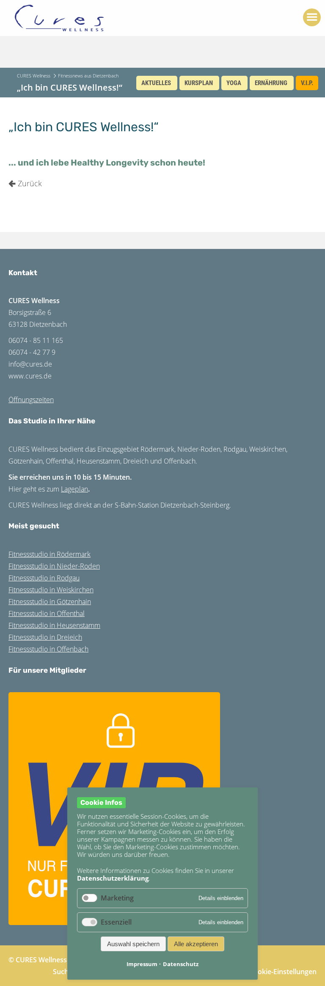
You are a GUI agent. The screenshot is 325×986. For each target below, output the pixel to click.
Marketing (117, 898)
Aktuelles (156, 83)
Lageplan (74, 489)
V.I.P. (307, 83)
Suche (62, 971)
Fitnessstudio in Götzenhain (49, 601)
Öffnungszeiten (31, 399)
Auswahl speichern (133, 943)
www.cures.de (30, 376)
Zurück (30, 183)
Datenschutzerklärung (113, 878)
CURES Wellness (33, 75)
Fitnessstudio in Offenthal (46, 613)
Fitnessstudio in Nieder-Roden (54, 566)
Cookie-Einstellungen (283, 971)
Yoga (233, 83)
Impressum (142, 964)
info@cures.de (30, 364)
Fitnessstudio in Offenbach (48, 649)
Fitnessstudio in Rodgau (44, 578)
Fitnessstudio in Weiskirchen (51, 589)
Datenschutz (180, 964)
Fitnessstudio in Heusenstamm (54, 625)
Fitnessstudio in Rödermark (49, 554)
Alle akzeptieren (196, 943)
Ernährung (271, 83)
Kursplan (199, 83)
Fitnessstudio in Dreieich (45, 637)
